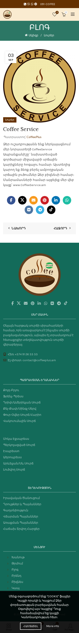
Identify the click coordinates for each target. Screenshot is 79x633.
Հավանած (57, 12)
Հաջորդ (60, 228)
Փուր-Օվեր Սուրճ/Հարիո (22, 415)
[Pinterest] (44, 200)
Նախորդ (19, 228)
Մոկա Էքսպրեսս (16, 439)
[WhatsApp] (67, 200)
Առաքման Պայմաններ (20, 522)
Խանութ (18, 557)
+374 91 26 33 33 (26, 354)
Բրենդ (16, 576)
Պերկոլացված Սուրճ (19, 445)
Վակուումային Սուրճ (19, 421)
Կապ (16, 588)
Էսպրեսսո (11, 451)
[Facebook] (11, 200)
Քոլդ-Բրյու (11, 390)
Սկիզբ (33, 35)
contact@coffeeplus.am (39, 360)
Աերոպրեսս (12, 457)
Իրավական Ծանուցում (21, 498)
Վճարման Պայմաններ (20, 516)
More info (52, 626)
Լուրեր (49, 35)
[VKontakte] (29, 210)
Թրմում (17, 563)
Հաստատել (30, 626)
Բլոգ (15, 569)
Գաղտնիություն (15, 510)
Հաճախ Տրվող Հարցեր (21, 529)
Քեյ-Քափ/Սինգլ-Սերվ (19, 408)
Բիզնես (17, 582)
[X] (22, 200)
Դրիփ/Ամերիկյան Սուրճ (22, 402)
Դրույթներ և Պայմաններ (22, 504)
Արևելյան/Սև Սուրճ (18, 463)
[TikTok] (51, 210)
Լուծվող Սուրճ (14, 469)
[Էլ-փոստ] (33, 200)
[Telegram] (40, 210)
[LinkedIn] (56, 200)
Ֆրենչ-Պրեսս (13, 396)
